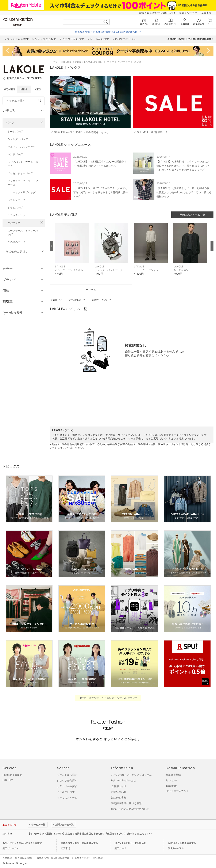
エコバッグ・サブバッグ (21, 192)
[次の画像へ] (212, 246)
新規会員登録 (173, 774)
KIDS (38, 89)
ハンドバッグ (15, 154)
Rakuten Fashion (71, 61)
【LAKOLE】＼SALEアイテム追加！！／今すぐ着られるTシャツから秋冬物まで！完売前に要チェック (100, 192)
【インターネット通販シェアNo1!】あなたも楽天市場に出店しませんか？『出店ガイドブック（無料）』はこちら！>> (90, 833)
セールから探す (66, 791)
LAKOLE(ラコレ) (93, 61)
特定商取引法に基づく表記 (126, 803)
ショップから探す (67, 780)
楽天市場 (206, 12)
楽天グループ (186, 12)
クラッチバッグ (16, 215)
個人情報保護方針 (24, 858)
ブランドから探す (67, 774)
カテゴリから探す (67, 786)
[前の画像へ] (51, 246)
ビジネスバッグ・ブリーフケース (23, 182)
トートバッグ (15, 131)
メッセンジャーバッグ (20, 173)
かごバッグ (14, 222)
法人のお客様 (118, 797)
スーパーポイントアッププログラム (131, 774)
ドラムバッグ (15, 207)
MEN (23, 89)
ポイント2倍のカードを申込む (130, 843)
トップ (54, 61)
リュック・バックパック (21, 146)
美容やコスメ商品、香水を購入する (79, 843)
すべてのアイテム (67, 797)
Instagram (171, 785)
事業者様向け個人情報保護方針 (53, 858)
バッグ (10, 122)
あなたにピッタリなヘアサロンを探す (22, 843)
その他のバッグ (16, 242)
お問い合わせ (118, 791)
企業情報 (7, 858)
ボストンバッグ (16, 200)
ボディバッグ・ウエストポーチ (23, 163)
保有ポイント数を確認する (182, 843)
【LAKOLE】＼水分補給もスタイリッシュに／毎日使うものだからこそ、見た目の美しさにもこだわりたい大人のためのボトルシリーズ (183, 165)
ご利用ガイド (118, 786)
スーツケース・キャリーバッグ (23, 232)
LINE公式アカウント (177, 791)
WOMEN (9, 89)
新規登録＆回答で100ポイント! (157, 12)
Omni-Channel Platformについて (130, 809)
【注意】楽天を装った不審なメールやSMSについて (108, 697)
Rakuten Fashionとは (123, 780)
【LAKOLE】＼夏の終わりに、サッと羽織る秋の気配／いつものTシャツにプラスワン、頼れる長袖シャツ (184, 192)
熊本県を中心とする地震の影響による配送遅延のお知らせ (108, 31)
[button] (72, 252)
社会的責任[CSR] (81, 858)
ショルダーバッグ (18, 139)
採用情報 (98, 858)
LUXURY (8, 780)
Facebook (171, 780)
